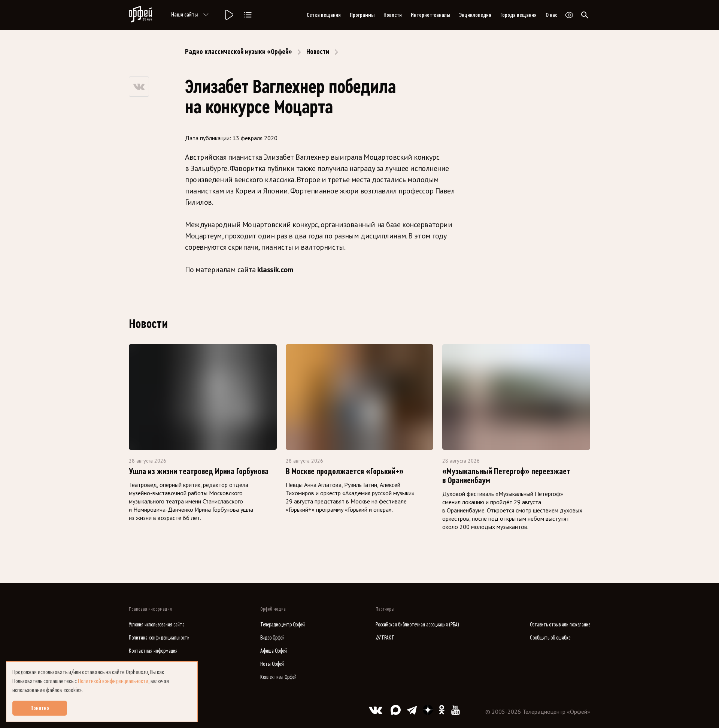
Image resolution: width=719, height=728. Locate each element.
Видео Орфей (272, 638)
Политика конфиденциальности (159, 638)
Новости (392, 15)
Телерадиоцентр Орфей (282, 625)
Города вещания (518, 15)
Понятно (39, 708)
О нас (551, 15)
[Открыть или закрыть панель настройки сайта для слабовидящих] (569, 14)
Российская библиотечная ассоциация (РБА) (417, 625)
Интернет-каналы (430, 15)
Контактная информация (153, 651)
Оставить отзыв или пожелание (560, 625)
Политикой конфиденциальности (113, 681)
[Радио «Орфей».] (228, 15)
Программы (362, 15)
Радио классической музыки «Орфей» (238, 51)
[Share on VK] (139, 86)
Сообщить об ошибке (550, 638)
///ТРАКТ (385, 638)
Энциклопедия (475, 15)
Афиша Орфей (273, 651)
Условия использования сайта (157, 625)
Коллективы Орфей (278, 677)
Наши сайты (184, 15)
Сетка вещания (324, 15)
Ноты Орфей (272, 664)
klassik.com (274, 269)
